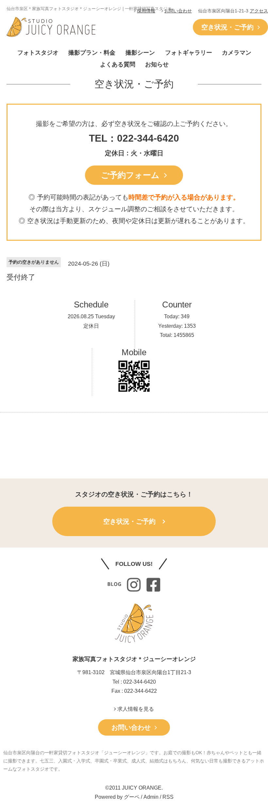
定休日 (91, 326)
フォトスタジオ (38, 52)
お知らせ (157, 64)
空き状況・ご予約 (229, 27)
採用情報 (146, 11)
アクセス (259, 10)
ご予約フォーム (132, 175)
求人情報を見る (135, 709)
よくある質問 (117, 64)
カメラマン (236, 52)
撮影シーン (140, 52)
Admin (151, 797)
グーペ (132, 797)
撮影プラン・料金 (91, 52)
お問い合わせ (178, 11)
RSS (168, 797)
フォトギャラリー (188, 52)
